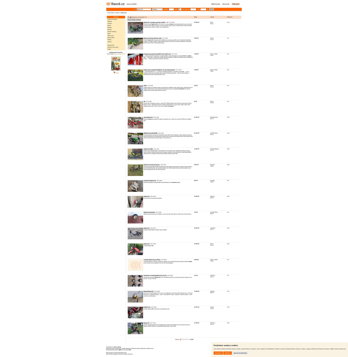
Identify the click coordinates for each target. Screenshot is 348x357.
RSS (145, 348)
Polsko (125, 354)
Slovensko (120, 354)
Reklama (128, 348)
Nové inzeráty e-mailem (134, 19)
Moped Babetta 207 (149, 291)
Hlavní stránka (110, 12)
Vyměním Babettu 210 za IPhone (152, 259)
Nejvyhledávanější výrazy (120, 352)
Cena (195, 17)
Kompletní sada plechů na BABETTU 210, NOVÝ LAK (157, 54)
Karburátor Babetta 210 (150, 180)
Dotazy (113, 348)
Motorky (118, 12)
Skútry (109, 33)
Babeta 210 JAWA (148, 149)
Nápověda (108, 348)
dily (144, 101)
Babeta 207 (147, 323)
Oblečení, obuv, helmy (112, 47)
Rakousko (130, 354)
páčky (145, 85)
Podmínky (133, 348)
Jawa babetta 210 (148, 117)
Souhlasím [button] (218, 353)
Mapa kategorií (109, 352)
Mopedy (109, 29)
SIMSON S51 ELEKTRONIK (151, 133)
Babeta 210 (147, 196)
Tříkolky (109, 39)
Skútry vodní (110, 35)
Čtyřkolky (109, 21)
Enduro (109, 25)
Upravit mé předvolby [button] (240, 353)
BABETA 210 (147, 307)
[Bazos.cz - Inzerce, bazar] (115, 5)
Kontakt (123, 348)
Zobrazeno (229, 17)
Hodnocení (118, 348)
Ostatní (109, 49)
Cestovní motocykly (112, 19)
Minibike (109, 27)
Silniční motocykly (111, 31)
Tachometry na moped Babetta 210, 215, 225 (155, 275)
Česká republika (113, 354)
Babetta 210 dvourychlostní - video (153, 38)
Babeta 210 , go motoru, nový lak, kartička (154, 22)
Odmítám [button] (227, 353)
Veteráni (109, 41)
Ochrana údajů (140, 348)
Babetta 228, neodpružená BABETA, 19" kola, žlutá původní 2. (159, 69)
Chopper (109, 23)
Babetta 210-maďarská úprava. (152, 164)
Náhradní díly (110, 45)
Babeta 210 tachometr (149, 212)
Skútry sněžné (110, 37)
